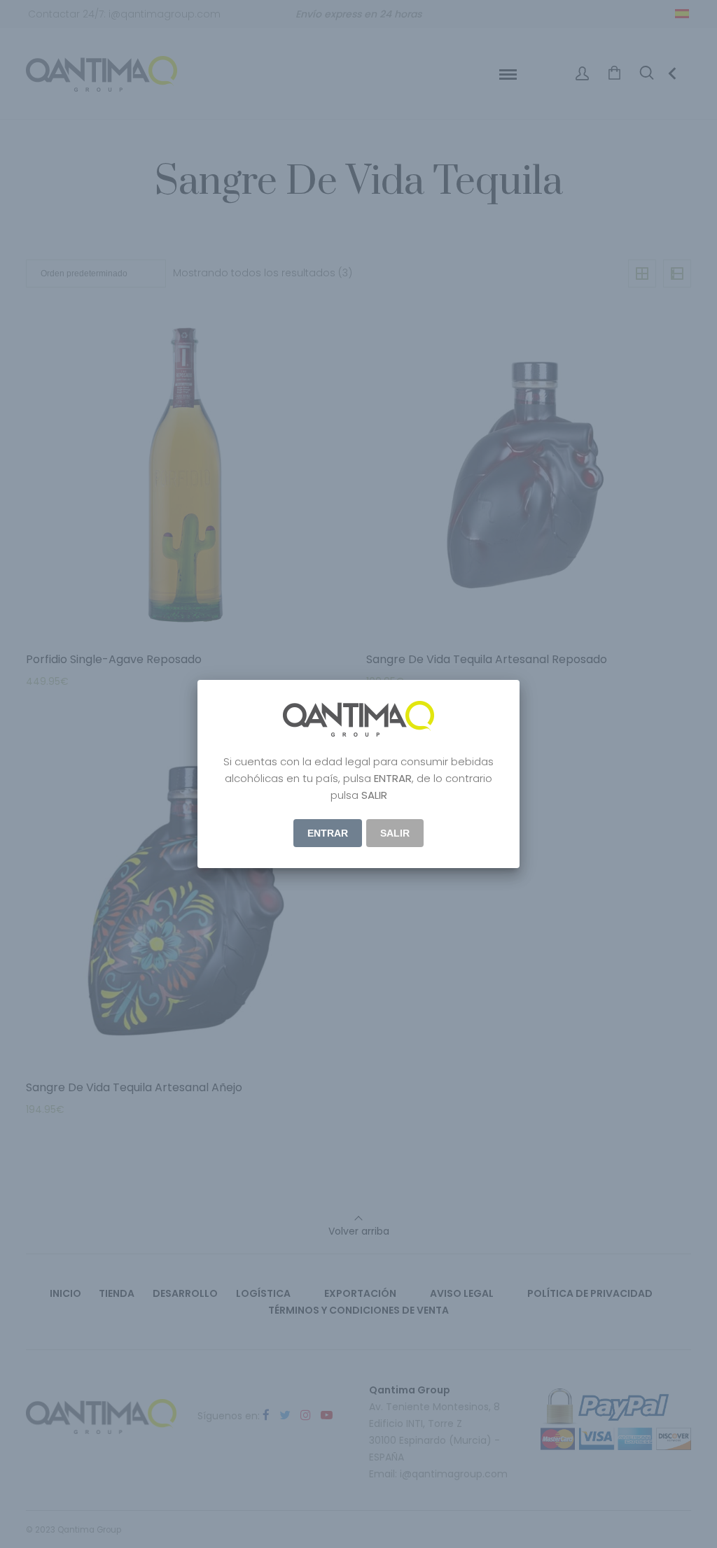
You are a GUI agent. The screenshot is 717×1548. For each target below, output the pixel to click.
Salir (395, 833)
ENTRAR (327, 833)
